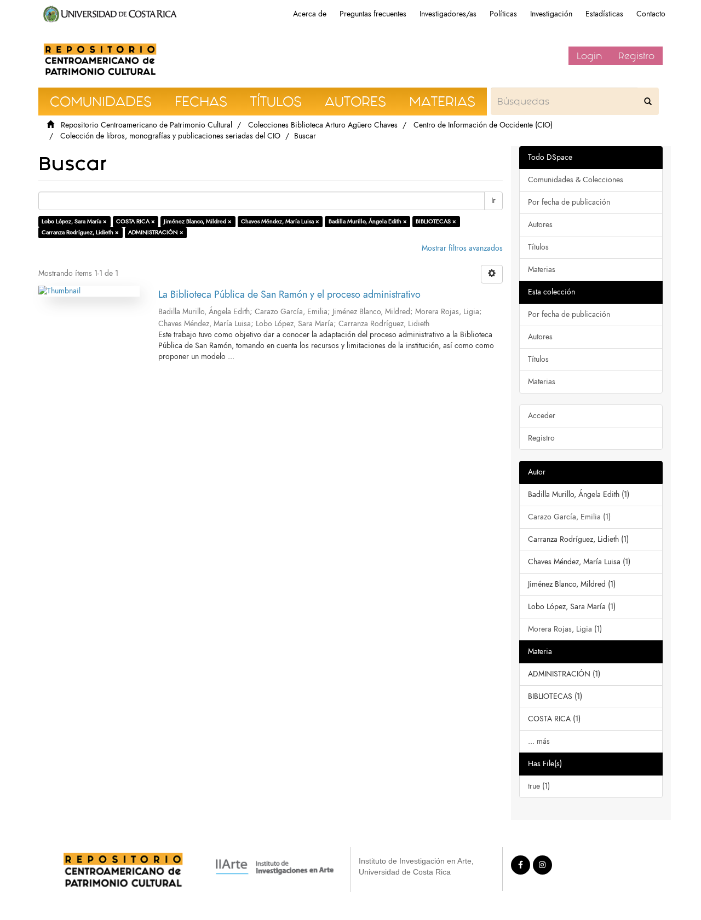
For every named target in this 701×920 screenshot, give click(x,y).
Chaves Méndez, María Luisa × (280, 221)
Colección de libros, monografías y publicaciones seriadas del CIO (170, 136)
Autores (540, 224)
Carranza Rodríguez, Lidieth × (80, 232)
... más (539, 741)
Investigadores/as (448, 14)
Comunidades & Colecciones (575, 180)
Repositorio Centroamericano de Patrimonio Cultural (146, 125)
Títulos (538, 247)
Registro (636, 56)
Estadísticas (604, 14)
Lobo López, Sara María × (74, 221)
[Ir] (648, 101)
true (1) (539, 786)
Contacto (650, 14)
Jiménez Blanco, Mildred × (198, 221)
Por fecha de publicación (569, 202)
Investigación (551, 14)
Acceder (541, 415)
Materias (541, 269)
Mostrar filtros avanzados (462, 248)
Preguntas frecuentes (373, 14)
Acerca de (309, 14)
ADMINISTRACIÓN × (155, 232)
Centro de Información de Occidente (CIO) (483, 125)
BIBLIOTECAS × (436, 221)
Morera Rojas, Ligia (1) (565, 629)
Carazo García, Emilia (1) (569, 517)
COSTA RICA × (135, 221)
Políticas (503, 14)
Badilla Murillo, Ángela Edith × (368, 221)
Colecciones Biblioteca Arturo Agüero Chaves (323, 125)
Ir (493, 200)
